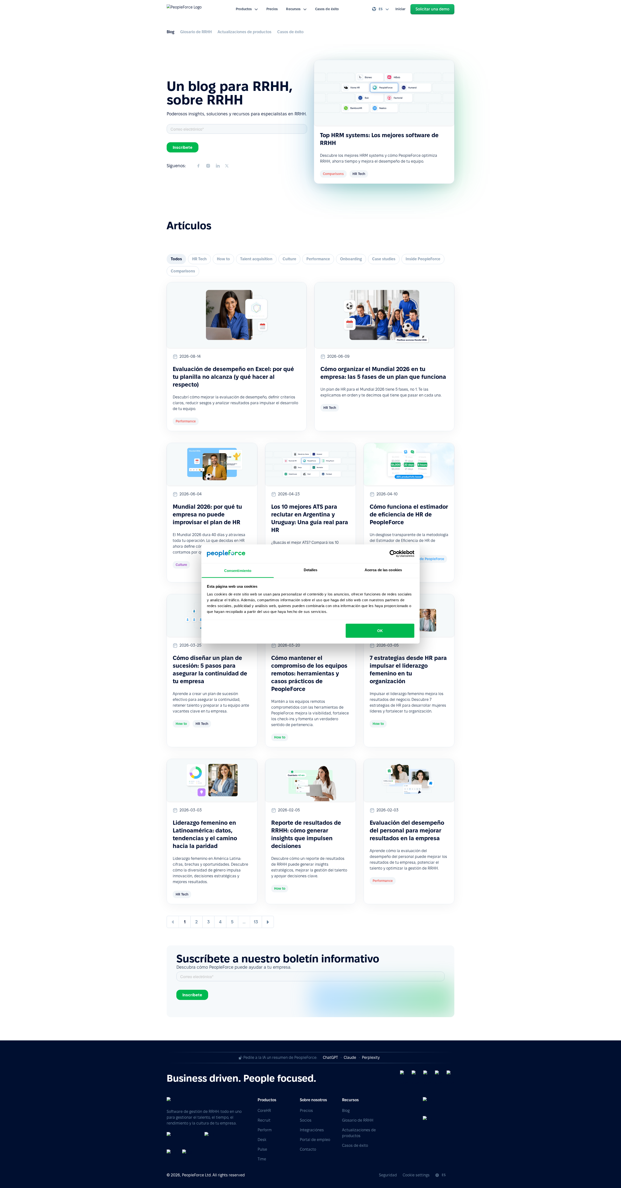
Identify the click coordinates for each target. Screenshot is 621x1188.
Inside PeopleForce (423, 259)
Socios (305, 1120)
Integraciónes (312, 1130)
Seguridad (388, 1175)
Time (262, 1159)
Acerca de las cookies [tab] (383, 570)
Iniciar (400, 9)
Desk (262, 1140)
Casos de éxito (327, 9)
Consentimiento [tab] (237, 570)
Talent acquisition (256, 259)
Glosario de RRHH (196, 32)
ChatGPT (330, 1057)
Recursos (293, 9)
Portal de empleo (315, 1140)
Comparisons (183, 271)
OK (380, 631)
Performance (318, 259)
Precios (272, 9)
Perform (265, 1130)
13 (256, 921)
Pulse (262, 1149)
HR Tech (199, 259)
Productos (244, 9)
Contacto (308, 1149)
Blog (170, 32)
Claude (350, 1057)
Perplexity (371, 1057)
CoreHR (264, 1111)
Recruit (264, 1120)
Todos (176, 259)
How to (223, 259)
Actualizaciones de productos (244, 32)
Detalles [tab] (311, 570)
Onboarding (351, 259)
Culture (289, 259)
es (381, 9)
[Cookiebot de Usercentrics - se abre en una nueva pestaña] (393, 553)
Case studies (383, 259)
